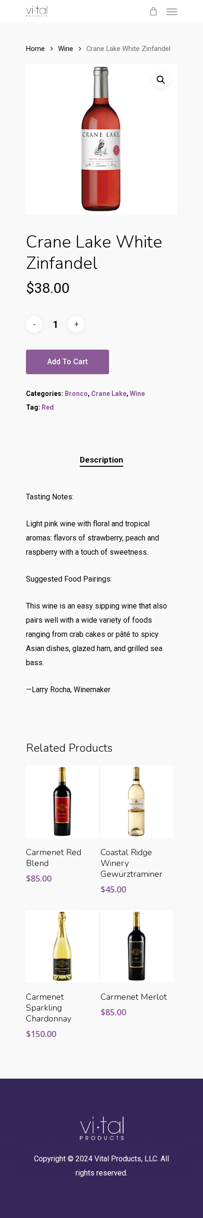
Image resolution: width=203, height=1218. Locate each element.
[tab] (101, 460)
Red (48, 407)
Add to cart (67, 361)
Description (101, 459)
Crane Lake (109, 393)
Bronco (76, 393)
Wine (65, 48)
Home (35, 48)
